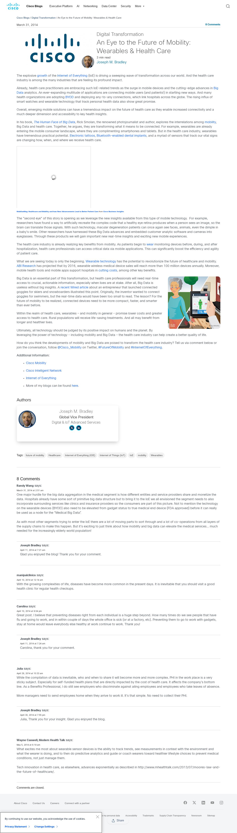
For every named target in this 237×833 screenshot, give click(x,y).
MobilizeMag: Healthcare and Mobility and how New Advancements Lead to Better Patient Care (57, 211)
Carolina (22, 606)
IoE (131, 455)
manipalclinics (26, 575)
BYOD (69, 97)
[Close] (97, 816)
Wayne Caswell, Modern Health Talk (41, 740)
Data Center (109, 6)
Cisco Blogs (34, 6)
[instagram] (221, 802)
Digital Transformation (44, 17)
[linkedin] (203, 802)
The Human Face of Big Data (54, 122)
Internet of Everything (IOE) (80, 455)
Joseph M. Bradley (111, 62)
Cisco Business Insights (113, 211)
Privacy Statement (16, 826)
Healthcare (55, 455)
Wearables (157, 455)
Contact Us (39, 803)
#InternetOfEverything (146, 347)
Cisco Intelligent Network (44, 370)
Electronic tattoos (82, 135)
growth (42, 75)
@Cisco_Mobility (70, 347)
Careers (54, 803)
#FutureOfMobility (111, 347)
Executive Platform (61, 6)
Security (126, 6)
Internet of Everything (72, 75)
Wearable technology (101, 261)
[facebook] (185, 802)
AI (78, 6)
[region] (51, 822)
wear (150, 244)
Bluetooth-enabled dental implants (121, 135)
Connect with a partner (77, 803)
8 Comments (212, 25)
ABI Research (26, 266)
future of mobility (35, 455)
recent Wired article (74, 287)
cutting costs (108, 270)
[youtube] (212, 802)
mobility (210, 122)
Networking (90, 6)
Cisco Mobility (36, 363)
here (75, 386)
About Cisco (20, 803)
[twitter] (194, 802)
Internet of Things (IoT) (112, 455)
